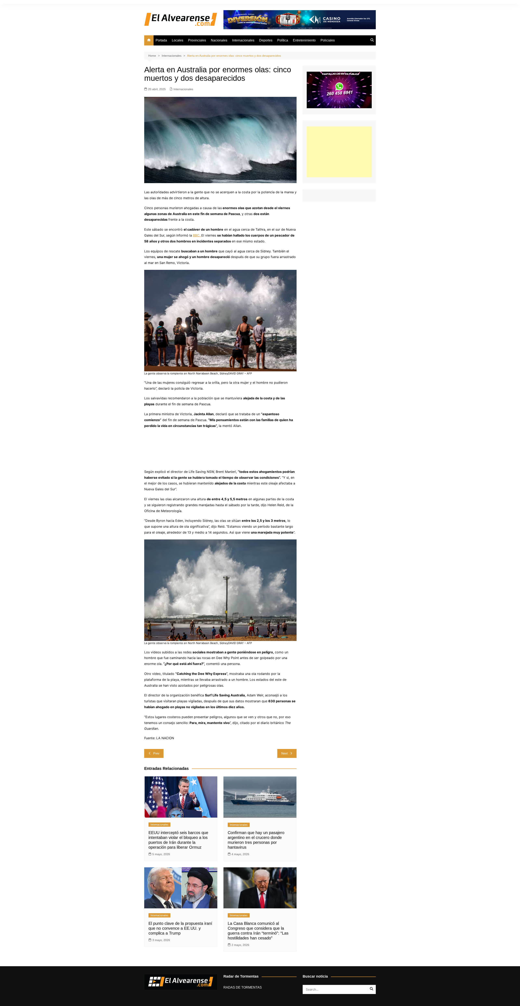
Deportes (265, 40)
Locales (177, 40)
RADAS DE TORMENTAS (242, 987)
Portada (161, 40)
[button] (220, 323)
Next (284, 753)
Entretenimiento (304, 40)
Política (282, 40)
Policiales (328, 40)
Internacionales (243, 40)
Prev (156, 753)
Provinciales (197, 40)
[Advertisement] (339, 151)
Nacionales (219, 40)
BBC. (197, 235)
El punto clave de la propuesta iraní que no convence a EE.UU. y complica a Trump (180, 928)
